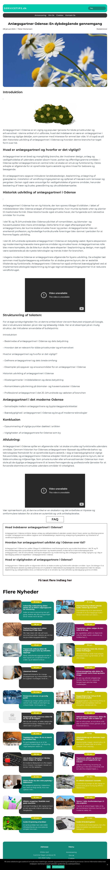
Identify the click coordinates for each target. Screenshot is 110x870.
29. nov (89, 797)
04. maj (36, 692)
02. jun (89, 667)
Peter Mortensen (25, 29)
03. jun (36, 667)
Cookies (59, 15)
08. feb (36, 754)
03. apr (36, 713)
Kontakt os (70, 15)
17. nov (36, 818)
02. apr (89, 713)
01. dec (36, 797)
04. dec (89, 777)
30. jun (89, 645)
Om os (51, 15)
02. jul (89, 624)
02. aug (36, 602)
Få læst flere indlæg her (55, 580)
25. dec (36, 777)
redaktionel (102, 29)
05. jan (89, 754)
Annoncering (40, 15)
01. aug (89, 602)
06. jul (36, 624)
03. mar (36, 733)
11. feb (89, 733)
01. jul (36, 645)
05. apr (89, 692)
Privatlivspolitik (58, 867)
